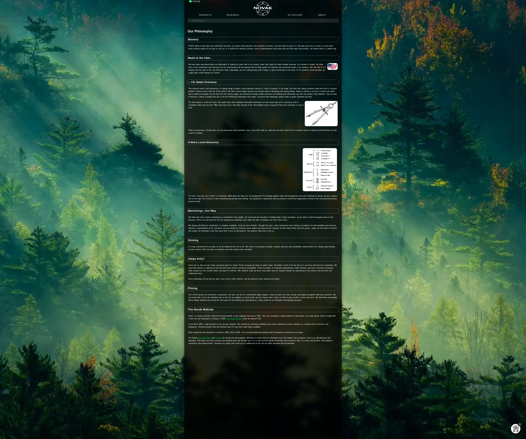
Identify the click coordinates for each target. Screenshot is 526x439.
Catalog (219, 338)
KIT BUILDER (295, 15)
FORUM (196, 1)
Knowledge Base (204, 338)
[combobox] (263, 20)
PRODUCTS (205, 15)
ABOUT (322, 15)
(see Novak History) (234, 319)
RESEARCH (233, 15)
